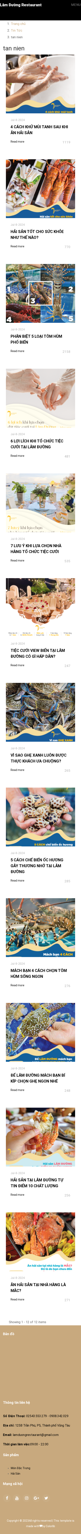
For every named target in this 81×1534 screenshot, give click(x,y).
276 (67, 986)
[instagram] (26, 1498)
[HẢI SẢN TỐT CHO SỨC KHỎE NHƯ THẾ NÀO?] (40, 188)
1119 (66, 142)
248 (67, 1091)
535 (67, 561)
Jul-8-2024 (18, 120)
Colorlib (50, 1526)
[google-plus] (36, 1498)
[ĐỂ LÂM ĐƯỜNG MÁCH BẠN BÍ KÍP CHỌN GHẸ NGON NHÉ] (40, 1032)
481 (67, 456)
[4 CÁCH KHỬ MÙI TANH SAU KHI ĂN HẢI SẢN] (40, 84)
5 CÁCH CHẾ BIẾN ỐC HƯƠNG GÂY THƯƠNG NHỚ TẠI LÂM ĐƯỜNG (37, 866)
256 (67, 1195)
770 (67, 247)
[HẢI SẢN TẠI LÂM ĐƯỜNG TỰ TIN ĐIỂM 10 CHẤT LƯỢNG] (40, 1137)
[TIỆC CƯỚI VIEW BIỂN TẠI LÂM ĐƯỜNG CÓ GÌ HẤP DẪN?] (40, 607)
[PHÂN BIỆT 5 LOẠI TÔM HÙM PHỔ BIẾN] (40, 293)
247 (67, 666)
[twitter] (46, 1498)
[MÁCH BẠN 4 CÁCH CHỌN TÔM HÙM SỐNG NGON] (40, 927)
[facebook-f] (7, 1498)
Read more (17, 141)
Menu (76, 5)
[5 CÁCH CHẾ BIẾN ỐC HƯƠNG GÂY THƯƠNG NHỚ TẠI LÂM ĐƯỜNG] (40, 817)
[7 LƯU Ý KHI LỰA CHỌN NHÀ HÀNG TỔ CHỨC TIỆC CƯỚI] (40, 502)
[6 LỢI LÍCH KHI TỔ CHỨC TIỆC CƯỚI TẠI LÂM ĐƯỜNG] (40, 398)
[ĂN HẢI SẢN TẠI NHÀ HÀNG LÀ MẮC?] (40, 1241)
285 (67, 881)
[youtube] (17, 1498)
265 (67, 770)
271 (67, 1300)
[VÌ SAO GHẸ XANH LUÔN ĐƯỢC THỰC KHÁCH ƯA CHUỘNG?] (40, 712)
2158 (66, 352)
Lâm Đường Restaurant (21, 5)
